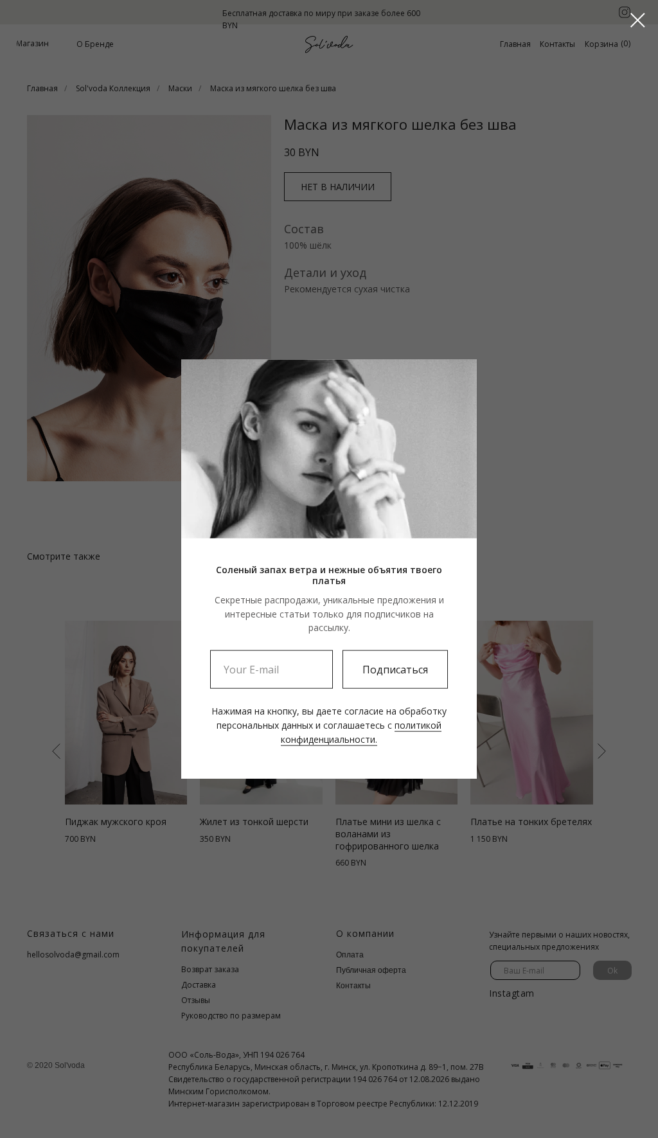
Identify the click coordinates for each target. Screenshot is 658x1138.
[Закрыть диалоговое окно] (638, 20)
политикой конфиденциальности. (361, 731)
